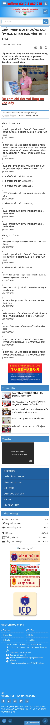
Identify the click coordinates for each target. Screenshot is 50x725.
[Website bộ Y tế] (25, 548)
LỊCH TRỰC (9, 488)
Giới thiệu (6, 630)
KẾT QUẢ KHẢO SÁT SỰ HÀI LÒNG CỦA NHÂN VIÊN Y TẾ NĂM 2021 (30, 411)
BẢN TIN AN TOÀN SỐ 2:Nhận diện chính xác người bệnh (27, 394)
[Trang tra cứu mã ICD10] (25, 603)
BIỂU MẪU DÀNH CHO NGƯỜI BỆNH (28, 426)
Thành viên (7, 635)
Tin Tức (31, 630)
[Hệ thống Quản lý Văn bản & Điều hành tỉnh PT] (25, 581)
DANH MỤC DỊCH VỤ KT (15, 493)
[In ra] (41, 47)
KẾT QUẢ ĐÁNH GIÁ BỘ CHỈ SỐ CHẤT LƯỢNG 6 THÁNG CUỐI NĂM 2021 (29, 403)
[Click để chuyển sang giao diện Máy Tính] (10, 721)
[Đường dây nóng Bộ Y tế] (25, 373)
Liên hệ (30, 635)
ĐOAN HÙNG (39, 706)
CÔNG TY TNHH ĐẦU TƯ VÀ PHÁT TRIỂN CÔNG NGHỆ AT (23, 710)
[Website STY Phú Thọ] (25, 556)
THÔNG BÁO (9, 471)
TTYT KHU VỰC (27, 706)
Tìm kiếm (31, 640)
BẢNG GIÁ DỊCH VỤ (13, 482)
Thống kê (6, 640)
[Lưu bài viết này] (46, 47)
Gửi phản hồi (34, 722)
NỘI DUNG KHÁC (11, 505)
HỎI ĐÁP (8, 499)
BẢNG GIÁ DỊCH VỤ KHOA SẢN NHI (28, 418)
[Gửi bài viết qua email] (36, 47)
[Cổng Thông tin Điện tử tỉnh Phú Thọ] (25, 569)
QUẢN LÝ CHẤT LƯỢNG (14, 476)
